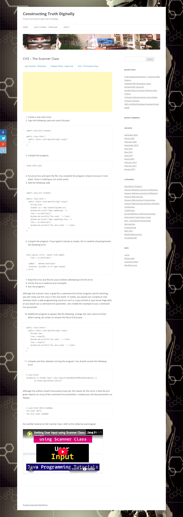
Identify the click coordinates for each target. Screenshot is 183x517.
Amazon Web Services (133, 196)
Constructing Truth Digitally (48, 13)
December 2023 (131, 135)
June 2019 (128, 148)
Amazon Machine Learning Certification (141, 190)
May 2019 (128, 152)
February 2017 (130, 166)
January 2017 (129, 169)
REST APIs (128, 231)
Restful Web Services (133, 234)
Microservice (129, 224)
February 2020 (130, 142)
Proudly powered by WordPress (35, 505)
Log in (127, 255)
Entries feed (129, 258)
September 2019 (131, 145)
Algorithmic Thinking (133, 186)
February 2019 (130, 162)
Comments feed (131, 261)
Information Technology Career (137, 217)
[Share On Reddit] (3, 150)
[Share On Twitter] (3, 138)
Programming (130, 227)
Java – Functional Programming (137, 220)
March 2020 (129, 138)
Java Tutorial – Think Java (45, 27)
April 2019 (128, 155)
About (66, 27)
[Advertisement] (67, 92)
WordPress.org (130, 265)
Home (25, 27)
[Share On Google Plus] (3, 144)
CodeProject (129, 210)
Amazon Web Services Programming (139, 200)
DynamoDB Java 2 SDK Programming (139, 214)
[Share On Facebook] (3, 132)
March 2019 (129, 159)
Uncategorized (130, 238)
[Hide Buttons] (1, 155)
